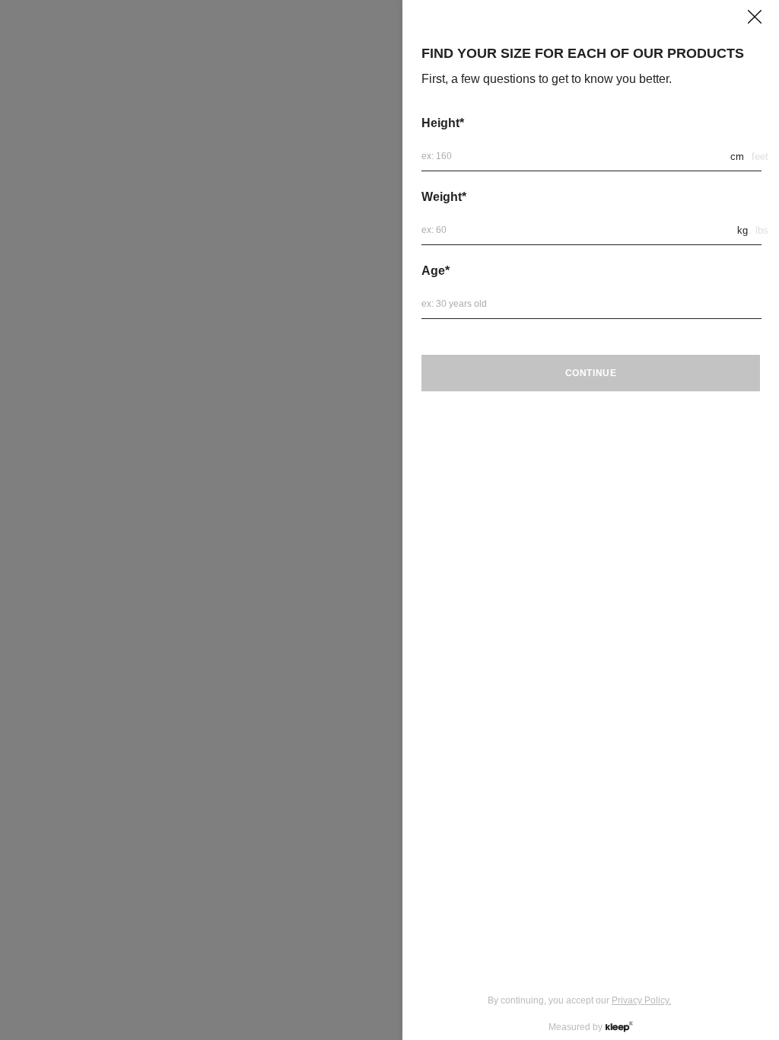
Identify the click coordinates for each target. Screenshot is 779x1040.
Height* (442, 122)
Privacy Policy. (641, 1000)
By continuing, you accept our (579, 1000)
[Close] (755, 17)
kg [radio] (742, 230)
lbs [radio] (761, 230)
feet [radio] (760, 156)
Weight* (443, 196)
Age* (435, 270)
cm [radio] (737, 156)
